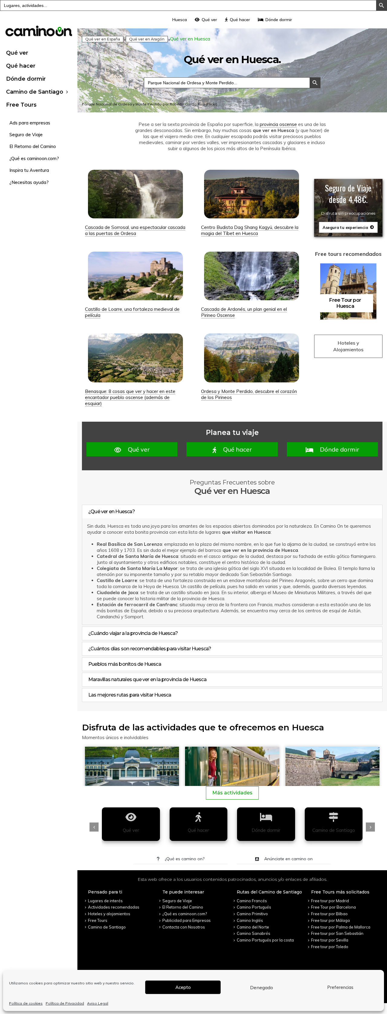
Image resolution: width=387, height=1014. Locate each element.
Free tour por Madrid (330, 900)
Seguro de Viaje (26, 134)
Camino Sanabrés (253, 933)
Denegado (261, 987)
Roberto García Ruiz (187, 104)
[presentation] (94, 827)
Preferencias (340, 987)
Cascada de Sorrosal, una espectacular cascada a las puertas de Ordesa (135, 230)
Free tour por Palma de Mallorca (340, 927)
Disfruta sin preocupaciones (348, 213)
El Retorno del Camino (32, 146)
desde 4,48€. (348, 199)
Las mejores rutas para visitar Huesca (129, 695)
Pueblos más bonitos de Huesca (124, 664)
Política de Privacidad (65, 1003)
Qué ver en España (102, 39)
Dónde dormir (26, 79)
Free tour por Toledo (329, 946)
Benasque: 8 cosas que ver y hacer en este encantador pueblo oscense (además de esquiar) (130, 397)
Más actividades (232, 793)
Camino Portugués (254, 907)
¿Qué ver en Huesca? (111, 511)
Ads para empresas (29, 123)
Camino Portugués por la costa (265, 940)
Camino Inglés (250, 920)
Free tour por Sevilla (329, 940)
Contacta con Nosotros (183, 927)
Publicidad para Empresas (186, 920)
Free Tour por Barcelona (333, 907)
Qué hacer (20, 66)
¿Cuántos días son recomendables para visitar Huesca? (149, 649)
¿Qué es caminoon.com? (34, 158)
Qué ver (17, 53)
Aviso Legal (97, 1003)
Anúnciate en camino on (288, 858)
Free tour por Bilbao (329, 913)
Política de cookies (26, 1003)
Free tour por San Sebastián (337, 933)
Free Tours (21, 104)
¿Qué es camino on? (184, 858)
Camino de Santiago (34, 92)
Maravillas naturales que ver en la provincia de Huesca (147, 679)
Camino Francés (252, 900)
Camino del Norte (253, 927)
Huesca (179, 19)
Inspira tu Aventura (29, 170)
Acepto (183, 987)
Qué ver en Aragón (146, 39)
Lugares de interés (105, 900)
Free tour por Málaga (330, 920)
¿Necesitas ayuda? (29, 182)
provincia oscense (278, 124)
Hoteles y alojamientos (109, 913)
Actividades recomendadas (113, 907)
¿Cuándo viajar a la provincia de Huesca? (133, 633)
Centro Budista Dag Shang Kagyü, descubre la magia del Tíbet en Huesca (249, 230)
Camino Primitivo (252, 913)
